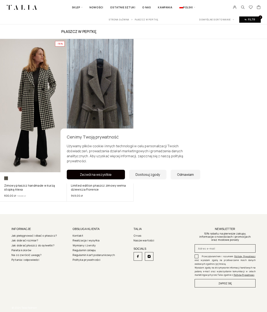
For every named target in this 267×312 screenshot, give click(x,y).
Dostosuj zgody (148, 174)
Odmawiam (185, 174)
